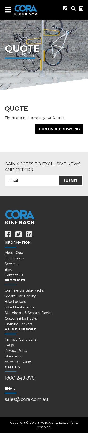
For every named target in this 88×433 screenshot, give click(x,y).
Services (11, 264)
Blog (8, 269)
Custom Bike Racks (21, 318)
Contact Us (14, 275)
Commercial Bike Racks (24, 290)
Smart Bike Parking (21, 296)
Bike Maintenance (19, 307)
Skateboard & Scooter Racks (28, 313)
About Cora (14, 253)
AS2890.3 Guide (18, 362)
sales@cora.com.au (26, 399)
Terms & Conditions (20, 339)
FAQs (9, 345)
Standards (13, 356)
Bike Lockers (15, 302)
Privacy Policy (16, 351)
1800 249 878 (20, 378)
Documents (14, 258)
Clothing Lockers (18, 324)
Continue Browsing (59, 129)
